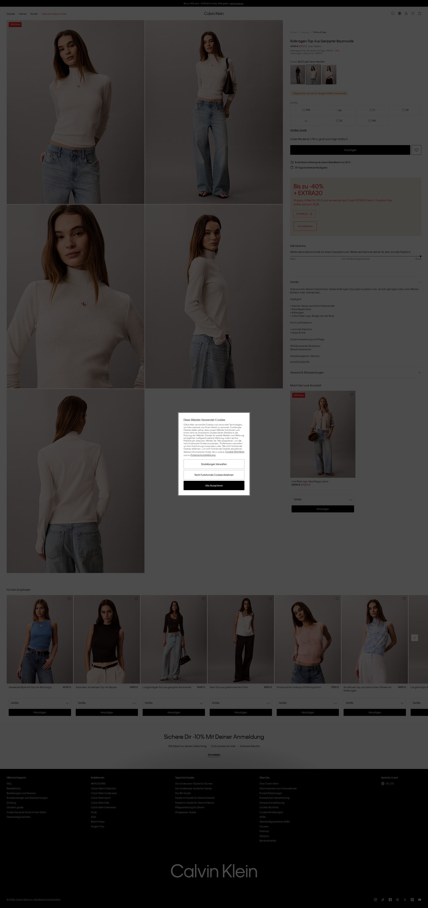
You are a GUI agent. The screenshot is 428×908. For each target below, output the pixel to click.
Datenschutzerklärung (203, 455)
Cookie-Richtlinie (234, 451)
